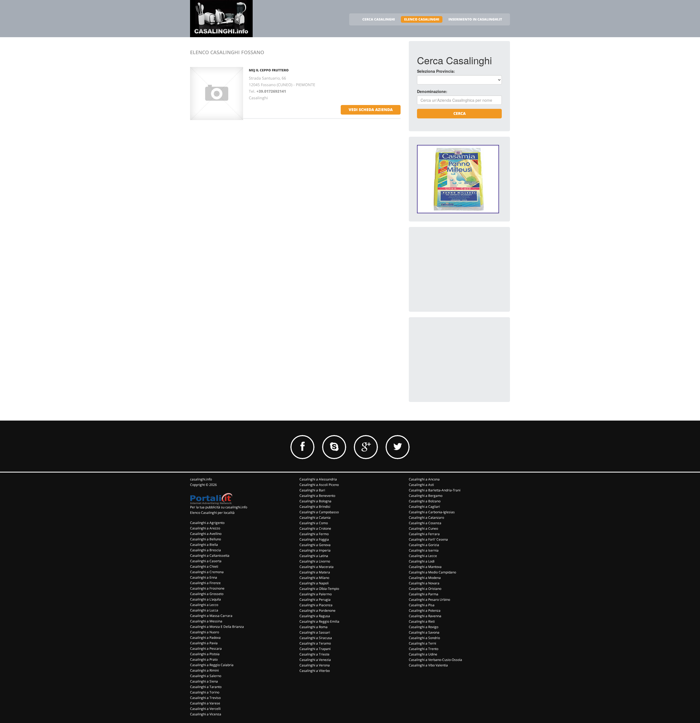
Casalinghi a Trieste (314, 654)
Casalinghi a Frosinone (207, 588)
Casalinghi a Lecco (204, 604)
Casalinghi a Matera (314, 572)
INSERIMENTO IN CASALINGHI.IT (475, 19)
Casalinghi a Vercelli (205, 708)
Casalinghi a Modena (425, 577)
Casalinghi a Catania (315, 517)
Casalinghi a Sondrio (424, 637)
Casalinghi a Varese (205, 703)
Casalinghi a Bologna (315, 501)
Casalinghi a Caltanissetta (209, 555)
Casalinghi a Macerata (316, 566)
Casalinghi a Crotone (315, 528)
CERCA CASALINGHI (378, 19)
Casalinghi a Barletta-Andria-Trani (434, 490)
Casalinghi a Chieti (204, 566)
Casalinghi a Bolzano (425, 501)
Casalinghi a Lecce (423, 555)
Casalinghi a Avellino (205, 533)
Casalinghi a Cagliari (424, 506)
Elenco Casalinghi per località (212, 512)
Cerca (459, 113)
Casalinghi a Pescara (206, 648)
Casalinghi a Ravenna (425, 616)
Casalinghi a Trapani (315, 648)
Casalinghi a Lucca (204, 610)
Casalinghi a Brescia (205, 550)
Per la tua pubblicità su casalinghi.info (218, 507)
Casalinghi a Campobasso (319, 512)
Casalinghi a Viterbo (314, 670)
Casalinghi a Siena (204, 681)
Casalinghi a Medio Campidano (432, 572)
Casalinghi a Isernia (424, 550)
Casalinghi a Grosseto (206, 593)
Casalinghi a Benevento (317, 495)
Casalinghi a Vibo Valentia (428, 665)
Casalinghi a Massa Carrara (211, 615)
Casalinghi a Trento (423, 648)
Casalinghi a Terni (422, 643)
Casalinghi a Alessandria (318, 479)
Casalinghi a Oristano (425, 588)
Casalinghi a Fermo (314, 534)
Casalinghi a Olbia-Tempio (319, 588)
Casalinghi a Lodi (421, 561)
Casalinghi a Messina (206, 621)
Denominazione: (432, 91)
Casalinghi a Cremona (207, 572)
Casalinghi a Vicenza (205, 714)
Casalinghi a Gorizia (424, 545)
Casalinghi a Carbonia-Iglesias (432, 512)
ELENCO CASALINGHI (421, 19)
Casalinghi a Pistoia (205, 654)
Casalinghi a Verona (314, 665)
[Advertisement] (458, 269)
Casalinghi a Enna (203, 577)
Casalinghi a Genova (315, 545)
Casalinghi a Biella (204, 544)
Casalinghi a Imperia (315, 550)
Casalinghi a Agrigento (207, 522)
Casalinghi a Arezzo (205, 528)
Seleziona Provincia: (436, 71)
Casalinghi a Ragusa (314, 616)
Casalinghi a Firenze (205, 583)
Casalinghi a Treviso (205, 697)
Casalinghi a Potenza (425, 610)
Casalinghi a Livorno (314, 561)
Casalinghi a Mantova (425, 566)
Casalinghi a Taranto (205, 686)
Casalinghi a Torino (204, 692)
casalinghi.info (201, 479)
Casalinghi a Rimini (204, 670)
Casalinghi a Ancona (424, 479)
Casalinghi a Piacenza (315, 605)
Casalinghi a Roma (313, 627)
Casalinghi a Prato (204, 659)
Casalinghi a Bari (312, 490)
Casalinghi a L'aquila (205, 599)
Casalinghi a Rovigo (423, 627)
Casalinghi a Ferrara (424, 534)
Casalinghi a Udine (423, 654)
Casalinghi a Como (313, 523)
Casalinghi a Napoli (314, 583)
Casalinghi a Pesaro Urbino (429, 599)
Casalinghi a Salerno (205, 676)
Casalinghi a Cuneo (423, 528)
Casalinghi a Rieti (422, 621)
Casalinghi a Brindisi (314, 506)
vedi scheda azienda (371, 109)
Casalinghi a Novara (424, 583)
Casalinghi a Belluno (205, 539)
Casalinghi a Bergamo (425, 495)
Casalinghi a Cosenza (425, 523)
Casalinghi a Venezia (315, 659)
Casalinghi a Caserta (205, 561)
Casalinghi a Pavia (204, 643)
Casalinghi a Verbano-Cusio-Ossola (435, 659)
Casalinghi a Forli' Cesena (428, 539)
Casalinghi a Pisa (421, 605)
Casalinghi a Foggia (314, 539)
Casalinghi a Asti (421, 484)
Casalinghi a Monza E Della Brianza (217, 626)
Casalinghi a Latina (313, 555)
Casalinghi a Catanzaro (426, 517)
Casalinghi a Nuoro (204, 632)
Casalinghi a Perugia (315, 599)
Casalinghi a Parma (423, 594)
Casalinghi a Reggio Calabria (212, 665)
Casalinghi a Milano (314, 577)
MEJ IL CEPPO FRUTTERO (269, 70)
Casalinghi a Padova (205, 637)
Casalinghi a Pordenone (317, 610)
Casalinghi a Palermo (315, 594)
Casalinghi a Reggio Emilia (319, 621)
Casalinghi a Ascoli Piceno (319, 484)
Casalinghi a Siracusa (315, 637)
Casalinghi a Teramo (315, 643)
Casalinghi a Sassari (314, 632)
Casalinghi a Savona (424, 632)
